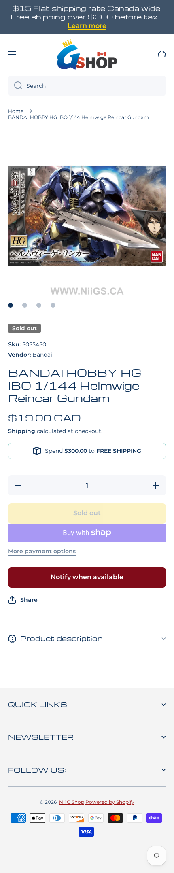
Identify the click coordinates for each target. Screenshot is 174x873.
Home (15, 111)
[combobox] (87, 86)
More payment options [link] (42, 551)
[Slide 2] (24, 305)
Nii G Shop (71, 802)
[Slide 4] (53, 305)
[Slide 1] (10, 305)
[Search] (15, 86)
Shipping (21, 431)
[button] (162, 54)
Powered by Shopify (109, 802)
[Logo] (87, 54)
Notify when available (87, 577)
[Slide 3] (38, 305)
